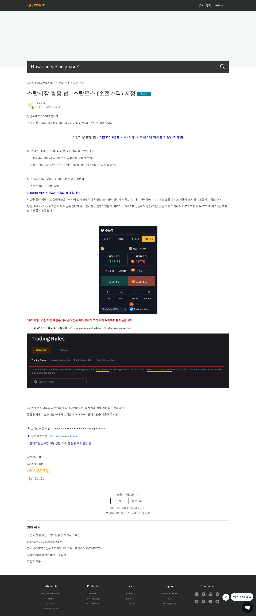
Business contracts (51, 593)
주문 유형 (78, 82)
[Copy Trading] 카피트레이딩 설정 (46, 554)
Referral (130, 598)
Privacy (51, 603)
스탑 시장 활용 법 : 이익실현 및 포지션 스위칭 (53, 535)
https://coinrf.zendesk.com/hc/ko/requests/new (80, 428)
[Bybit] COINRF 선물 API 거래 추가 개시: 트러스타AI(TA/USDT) (64, 548)
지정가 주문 (34, 561)
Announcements (51, 608)
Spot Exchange (92, 603)
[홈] (36, 5)
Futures (92, 593)
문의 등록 (205, 5)
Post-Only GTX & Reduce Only (44, 541)
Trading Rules (170, 603)
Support (40, 103)
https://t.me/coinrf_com (63, 436)
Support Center (169, 593)
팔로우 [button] (143, 93)
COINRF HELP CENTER (40, 82)
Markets (130, 593)
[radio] (118, 501)
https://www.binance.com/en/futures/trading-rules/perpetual (97, 328)
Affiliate (130, 603)
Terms (51, 598)
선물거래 (64, 82)
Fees (170, 598)
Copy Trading (92, 598)
